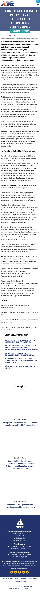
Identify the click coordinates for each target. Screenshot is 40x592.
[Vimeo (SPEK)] (27, 572)
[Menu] (38, 5)
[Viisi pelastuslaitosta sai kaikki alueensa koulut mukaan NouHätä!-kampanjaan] (20, 405)
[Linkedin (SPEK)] (15, 572)
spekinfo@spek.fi (19, 538)
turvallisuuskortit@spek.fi (19, 548)
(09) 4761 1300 (16, 554)
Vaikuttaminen (23, 579)
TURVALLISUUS (14, 579)
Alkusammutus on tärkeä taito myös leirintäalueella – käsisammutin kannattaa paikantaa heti (21, 360)
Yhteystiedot (33, 579)
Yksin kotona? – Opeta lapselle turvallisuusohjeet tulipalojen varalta (19, 354)
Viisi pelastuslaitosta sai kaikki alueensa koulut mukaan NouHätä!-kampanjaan (20, 341)
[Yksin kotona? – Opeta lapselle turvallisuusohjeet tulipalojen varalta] (20, 486)
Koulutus (6, 579)
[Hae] (33, 2)
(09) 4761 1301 (16, 546)
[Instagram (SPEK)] (19, 572)
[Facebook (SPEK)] (11, 572)
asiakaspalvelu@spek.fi (19, 557)
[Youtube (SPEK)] (23, 572)
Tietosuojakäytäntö (20, 581)
